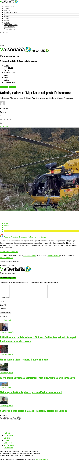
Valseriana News (29, 255)
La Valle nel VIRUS (10, 25)
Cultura (6, 19)
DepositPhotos (8, 447)
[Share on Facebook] (41, 214)
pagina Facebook (54, 255)
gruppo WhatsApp (6, 257)
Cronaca (7, 8)
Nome (2, 301)
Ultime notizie (9, 6)
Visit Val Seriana (9, 445)
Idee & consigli (9, 27)
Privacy (6, 440)
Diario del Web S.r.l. (42, 459)
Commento (4, 298)
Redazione (4, 127)
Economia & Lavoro (11, 12)
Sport (6, 14)
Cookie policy (8, 443)
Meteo (6, 21)
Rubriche (7, 23)
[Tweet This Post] (41, 216)
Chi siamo (7, 438)
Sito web (3, 309)
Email (2, 305)
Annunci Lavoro (9, 29)
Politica (7, 10)
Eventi (6, 17)
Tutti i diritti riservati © (9, 251)
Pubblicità (7, 433)
